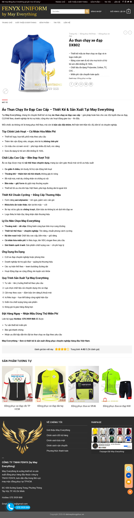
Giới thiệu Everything (78, 2)
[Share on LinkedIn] (91, 84)
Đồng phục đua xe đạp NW (117, 406)
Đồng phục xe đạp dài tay (50, 406)
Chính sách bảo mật (56, 440)
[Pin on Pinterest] (86, 84)
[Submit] (87, 11)
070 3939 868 (23, 507)
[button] (56, 349)
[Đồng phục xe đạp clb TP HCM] (17, 384)
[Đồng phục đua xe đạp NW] (116, 384)
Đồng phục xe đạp (84, 78)
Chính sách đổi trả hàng (57, 435)
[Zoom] (5, 91)
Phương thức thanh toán (57, 451)
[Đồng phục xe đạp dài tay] (50, 384)
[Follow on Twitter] (128, 2)
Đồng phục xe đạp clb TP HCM (17, 407)
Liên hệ (117, 2)
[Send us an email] (131, 2)
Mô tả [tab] (5, 102)
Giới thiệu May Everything (58, 430)
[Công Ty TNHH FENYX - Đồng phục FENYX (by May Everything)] (24, 11)
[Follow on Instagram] (125, 2)
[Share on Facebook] (71, 84)
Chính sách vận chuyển (57, 445)
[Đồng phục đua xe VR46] (83, 384)
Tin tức (107, 2)
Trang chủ (60, 2)
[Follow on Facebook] (123, 2)
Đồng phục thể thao (88, 34)
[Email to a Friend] (81, 84)
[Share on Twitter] (76, 84)
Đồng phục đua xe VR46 (83, 406)
